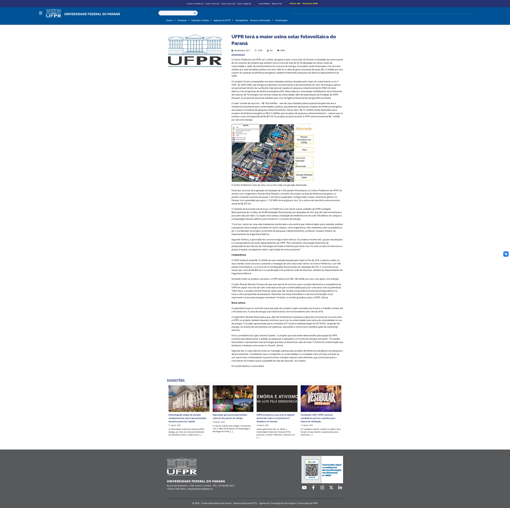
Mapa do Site (277, 4)
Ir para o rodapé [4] (244, 4)
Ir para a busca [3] (228, 4)
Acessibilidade (264, 4)
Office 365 (295, 3)
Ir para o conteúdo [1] (195, 4)
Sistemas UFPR (310, 3)
